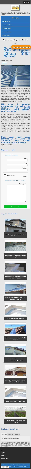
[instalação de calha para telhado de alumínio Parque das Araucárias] (15, 371)
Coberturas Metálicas (6, 24)
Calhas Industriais (6, 21)
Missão (3, 454)
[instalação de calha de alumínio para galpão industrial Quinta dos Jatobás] (15, 246)
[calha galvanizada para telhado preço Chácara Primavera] (15, 289)
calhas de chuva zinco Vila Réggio (15, 401)
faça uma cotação (21, 47)
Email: (26, 163)
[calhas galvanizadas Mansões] (15, 310)
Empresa (3, 452)
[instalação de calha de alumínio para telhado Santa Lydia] (15, 268)
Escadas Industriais (6, 28)
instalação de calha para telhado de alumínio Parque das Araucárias (15, 381)
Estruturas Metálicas (6, 32)
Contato (3, 457)
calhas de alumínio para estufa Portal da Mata (15, 421)
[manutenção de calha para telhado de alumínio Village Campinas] (15, 350)
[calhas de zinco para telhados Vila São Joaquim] (15, 329)
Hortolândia (17, 434)
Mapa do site (4, 458)
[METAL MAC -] (15, 7)
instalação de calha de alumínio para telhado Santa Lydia (15, 277)
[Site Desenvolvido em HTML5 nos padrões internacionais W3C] (5, 467)
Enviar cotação (15, 206)
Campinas (10, 434)
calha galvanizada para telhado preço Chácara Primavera (15, 298)
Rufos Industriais (6, 35)
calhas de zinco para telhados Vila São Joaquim (15, 338)
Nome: (26, 158)
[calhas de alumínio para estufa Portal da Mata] (15, 412)
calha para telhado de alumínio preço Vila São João (15, 235)
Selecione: (4, 434)
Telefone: (25, 168)
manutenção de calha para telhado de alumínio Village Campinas (15, 359)
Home (2, 450)
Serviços (15, 18)
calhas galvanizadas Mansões (15, 318)
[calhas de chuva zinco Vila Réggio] (15, 392)
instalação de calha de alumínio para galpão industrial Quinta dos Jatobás (15, 256)
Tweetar (4, 63)
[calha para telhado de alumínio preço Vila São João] (15, 225)
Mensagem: (22, 184)
